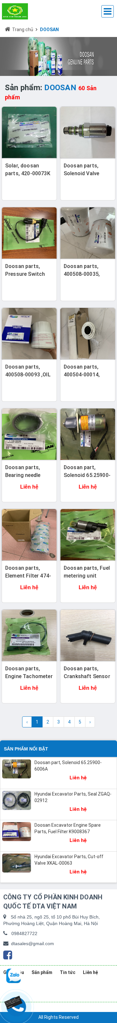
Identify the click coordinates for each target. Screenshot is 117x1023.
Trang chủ (22, 29)
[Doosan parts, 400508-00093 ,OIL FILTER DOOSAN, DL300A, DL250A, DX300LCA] (29, 333)
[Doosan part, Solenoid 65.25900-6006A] (87, 434)
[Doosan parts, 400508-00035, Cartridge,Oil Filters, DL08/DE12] (87, 233)
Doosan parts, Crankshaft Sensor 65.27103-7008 (87, 676)
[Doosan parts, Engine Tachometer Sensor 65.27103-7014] (29, 635)
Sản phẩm (42, 972)
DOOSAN (49, 29)
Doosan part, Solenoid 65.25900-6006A (87, 475)
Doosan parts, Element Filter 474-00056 (28, 576)
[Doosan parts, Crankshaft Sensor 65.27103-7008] (87, 635)
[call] (15, 1001)
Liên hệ (90, 972)
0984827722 (24, 933)
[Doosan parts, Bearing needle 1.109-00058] (29, 434)
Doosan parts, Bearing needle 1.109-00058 (22, 475)
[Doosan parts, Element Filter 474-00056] (29, 535)
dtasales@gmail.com (32, 943)
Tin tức (67, 972)
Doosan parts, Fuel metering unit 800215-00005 (87, 576)
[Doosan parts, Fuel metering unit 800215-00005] (87, 535)
